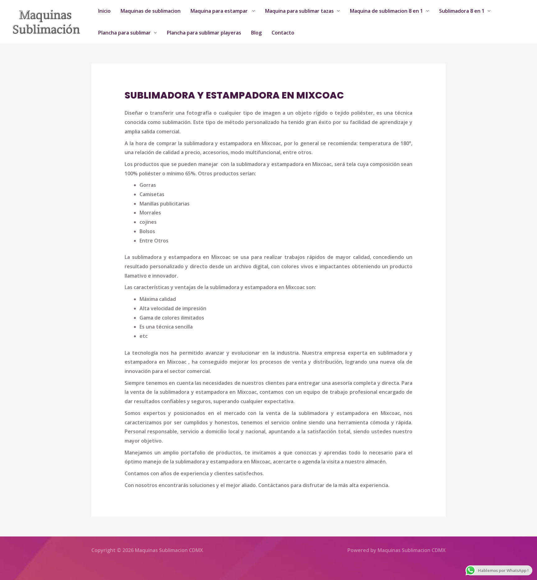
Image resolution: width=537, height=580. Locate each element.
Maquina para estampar (219, 10)
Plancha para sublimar (124, 32)
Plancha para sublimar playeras (204, 32)
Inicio (104, 10)
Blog (256, 32)
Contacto (283, 32)
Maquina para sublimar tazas (299, 10)
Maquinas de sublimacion (151, 10)
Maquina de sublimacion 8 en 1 (386, 10)
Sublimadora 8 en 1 (461, 10)
